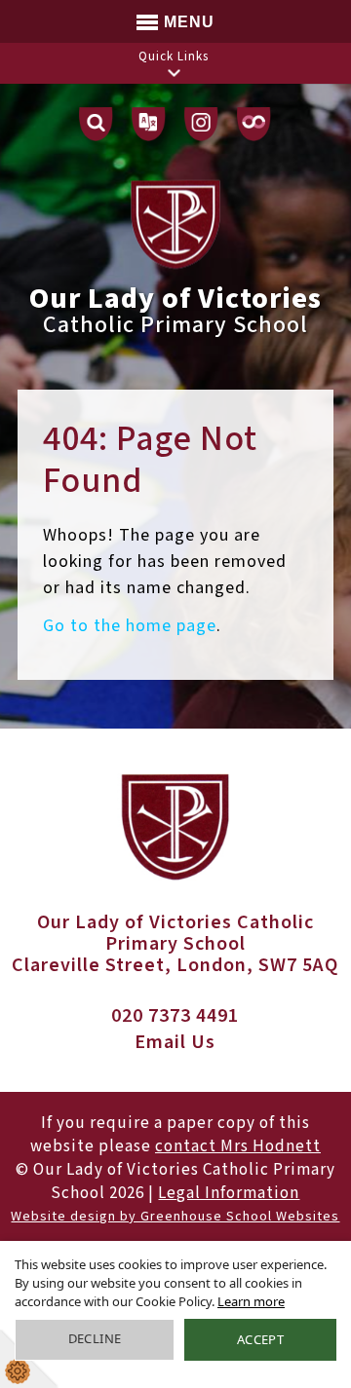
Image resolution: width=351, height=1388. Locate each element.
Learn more (251, 1301)
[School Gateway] (254, 124)
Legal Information (228, 1193)
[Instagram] (201, 124)
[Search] (96, 124)
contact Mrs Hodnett (238, 1146)
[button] (173, 72)
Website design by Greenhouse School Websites (175, 1216)
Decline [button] (95, 1338)
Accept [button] (260, 1339)
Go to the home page (129, 626)
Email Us (175, 1042)
